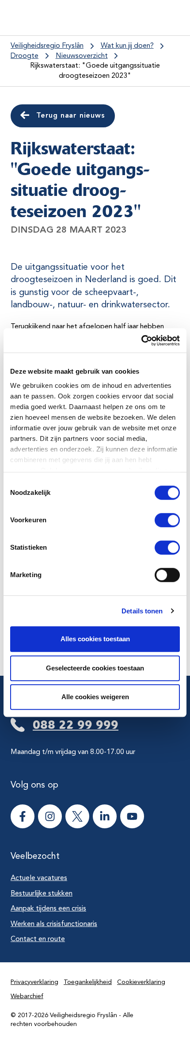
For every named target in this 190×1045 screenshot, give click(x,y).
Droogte (24, 56)
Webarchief (27, 996)
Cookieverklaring (141, 982)
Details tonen (142, 611)
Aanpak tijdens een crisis (48, 908)
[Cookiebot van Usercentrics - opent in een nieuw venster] (141, 340)
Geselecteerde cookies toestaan (95, 668)
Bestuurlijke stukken (41, 893)
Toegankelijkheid (88, 982)
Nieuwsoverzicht (82, 56)
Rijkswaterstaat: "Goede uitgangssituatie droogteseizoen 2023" (95, 71)
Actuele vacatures (39, 878)
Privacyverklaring (34, 982)
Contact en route (38, 939)
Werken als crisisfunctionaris (54, 924)
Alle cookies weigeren (95, 696)
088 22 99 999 (75, 724)
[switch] (159, 520)
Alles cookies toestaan (95, 639)
